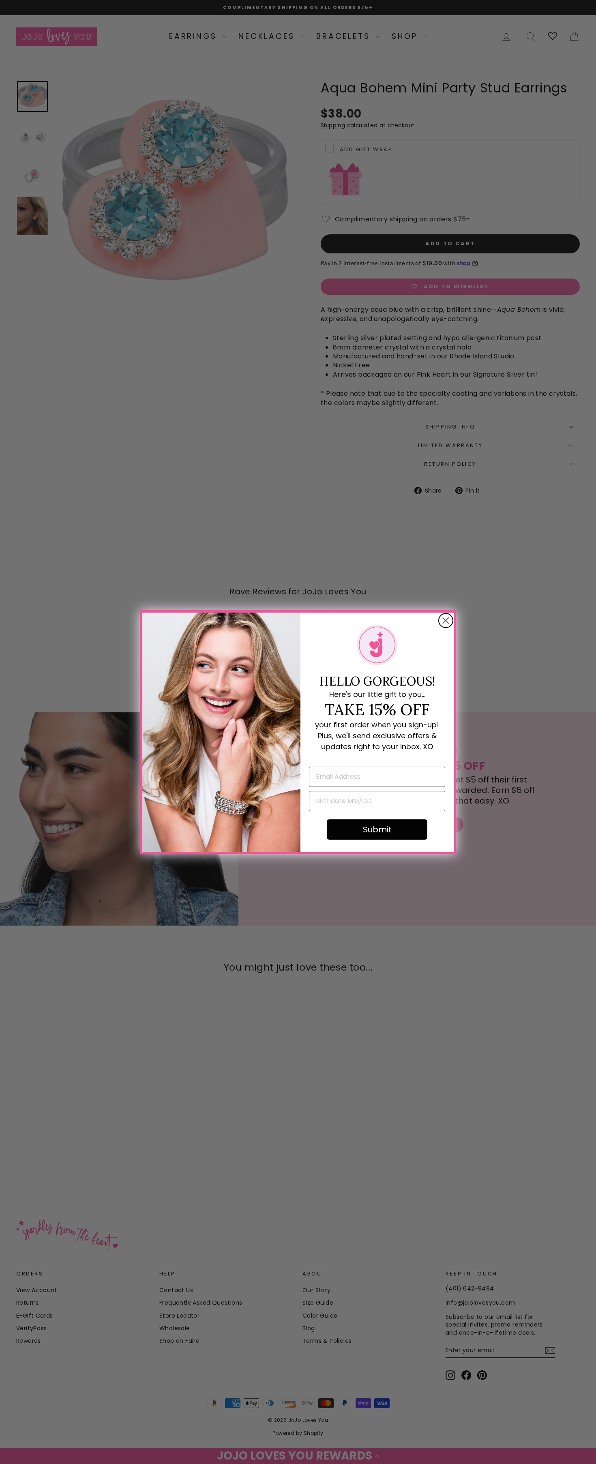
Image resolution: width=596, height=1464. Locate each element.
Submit (377, 829)
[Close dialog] (446, 620)
